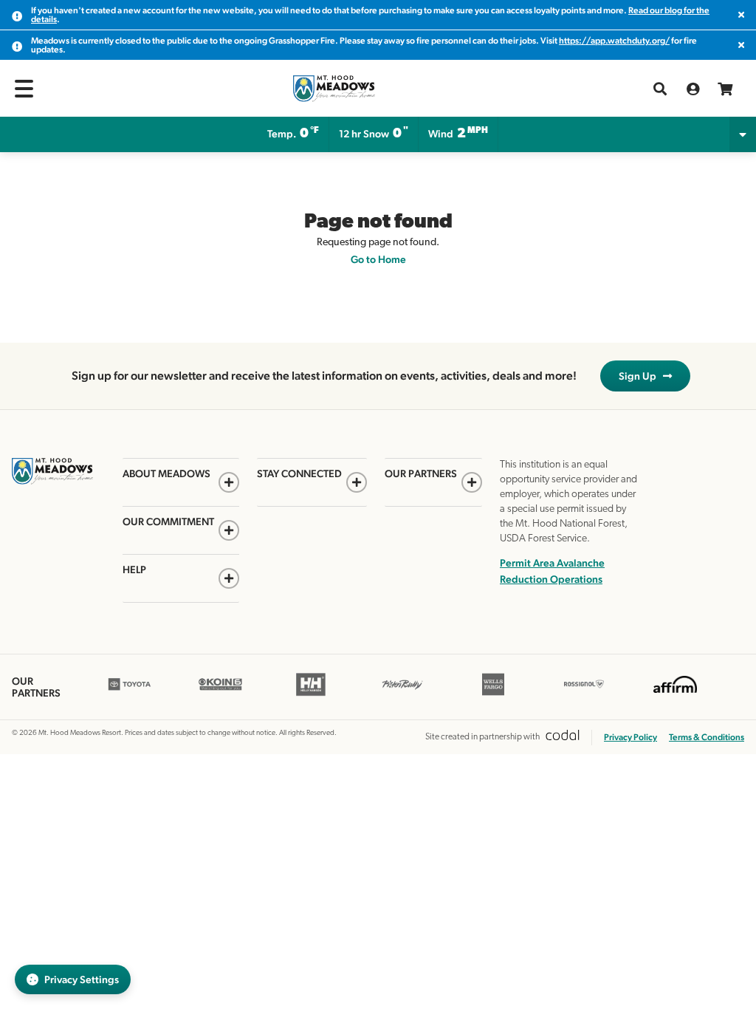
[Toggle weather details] (742, 134)
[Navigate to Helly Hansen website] (311, 694)
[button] (24, 89)
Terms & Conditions (706, 737)
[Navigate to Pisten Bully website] (402, 694)
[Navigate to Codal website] (563, 737)
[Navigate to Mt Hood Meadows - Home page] (333, 88)
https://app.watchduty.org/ (614, 40)
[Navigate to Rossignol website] (584, 694)
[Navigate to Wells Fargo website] (493, 694)
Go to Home (378, 259)
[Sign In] (692, 88)
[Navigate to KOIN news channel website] (220, 694)
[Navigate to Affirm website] (675, 694)
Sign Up (641, 376)
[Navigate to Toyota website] (129, 694)
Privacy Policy (630, 737)
